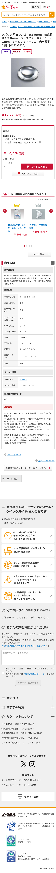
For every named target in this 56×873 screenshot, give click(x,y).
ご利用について (26, 518)
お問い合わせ (43, 617)
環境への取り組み (23, 723)
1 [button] (24, 246)
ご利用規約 (26, 728)
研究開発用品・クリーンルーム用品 (23, 21)
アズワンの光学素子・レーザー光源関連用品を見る (36, 26)
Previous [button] (5, 211)
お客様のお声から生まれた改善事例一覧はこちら (24, 645)
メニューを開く (53, 7)
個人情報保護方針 (9, 728)
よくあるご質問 (24, 617)
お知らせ (31, 737)
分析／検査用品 (44, 21)
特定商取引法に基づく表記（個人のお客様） (22, 733)
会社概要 (5, 723)
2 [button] (26, 246)
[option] (17, 219)
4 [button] (31, 246)
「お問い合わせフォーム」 (34, 673)
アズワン (13, 26)
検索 (51, 14)
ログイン (36, 6)
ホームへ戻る (12, 478)
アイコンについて (14, 454)
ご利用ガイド (7, 617)
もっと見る (38, 254)
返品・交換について (46, 460)
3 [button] (29, 246)
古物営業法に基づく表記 (12, 737)
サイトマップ (33, 742)
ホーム (4, 21)
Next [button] (51, 211)
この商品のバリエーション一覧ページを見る (27, 467)
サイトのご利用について (12, 742)
